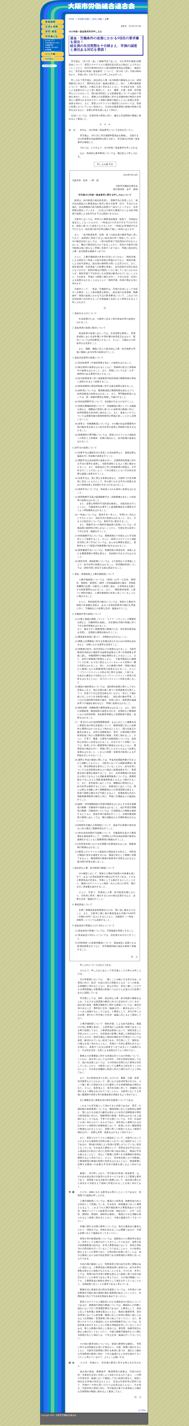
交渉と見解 (97, 19)
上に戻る (142, 1410)
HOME (71, 19)
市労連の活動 (83, 19)
